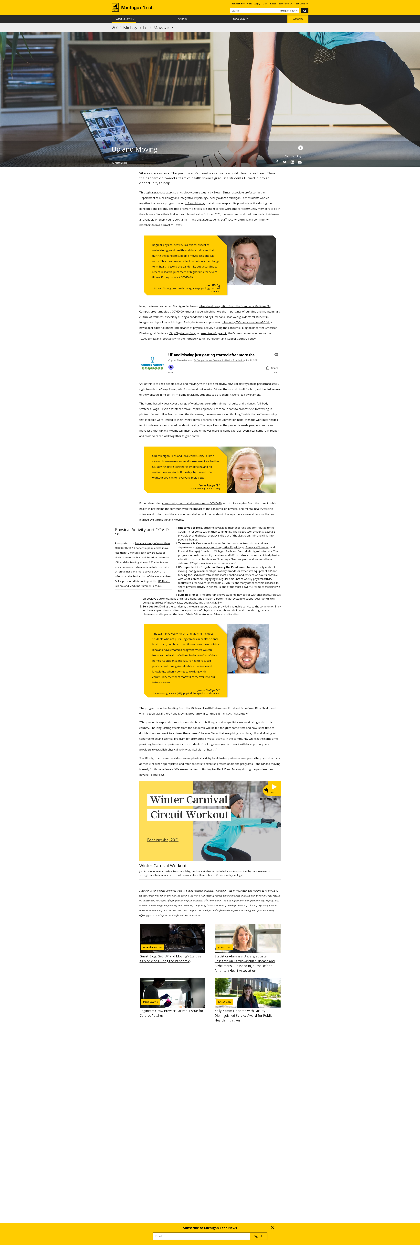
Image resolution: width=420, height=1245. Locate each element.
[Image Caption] (300, 147)
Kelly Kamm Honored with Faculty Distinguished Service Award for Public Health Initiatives (243, 1011)
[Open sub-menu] (290, 3)
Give (265, 3)
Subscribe (298, 18)
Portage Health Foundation (203, 338)
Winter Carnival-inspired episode (192, 409)
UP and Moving (195, 203)
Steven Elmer (222, 192)
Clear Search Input (276, 10)
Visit (249, 3)
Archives (182, 18)
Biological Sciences (257, 547)
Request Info (238, 3)
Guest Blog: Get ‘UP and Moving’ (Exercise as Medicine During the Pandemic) (170, 954)
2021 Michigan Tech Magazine (142, 27)
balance (250, 403)
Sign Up (258, 1236)
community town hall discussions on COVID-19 (192, 503)
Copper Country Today (241, 338)
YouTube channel (177, 219)
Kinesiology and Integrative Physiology (220, 547)
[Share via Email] (299, 162)
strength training (216, 403)
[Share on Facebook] (277, 162)
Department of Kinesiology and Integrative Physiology (174, 198)
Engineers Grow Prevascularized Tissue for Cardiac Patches (171, 1009)
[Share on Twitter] (284, 162)
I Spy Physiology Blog (182, 333)
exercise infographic (214, 333)
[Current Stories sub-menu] (133, 19)
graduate (255, 900)
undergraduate (235, 900)
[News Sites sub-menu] (247, 19)
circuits (233, 403)
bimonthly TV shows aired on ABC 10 (245, 322)
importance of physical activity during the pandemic (207, 328)
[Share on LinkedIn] (292, 162)
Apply (257, 3)
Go (304, 10)
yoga (156, 409)
